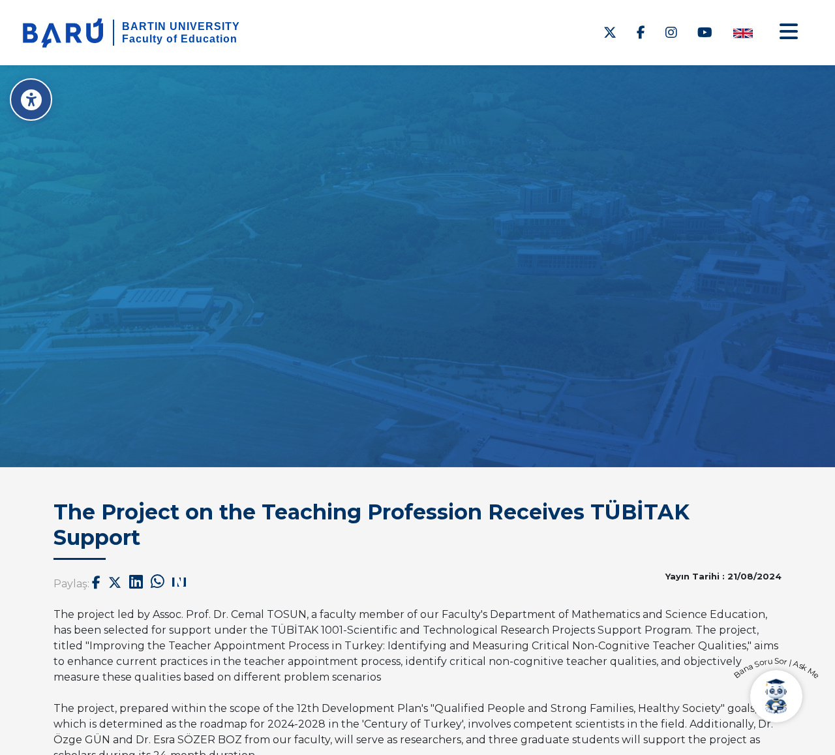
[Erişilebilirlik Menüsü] (31, 99)
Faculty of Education (179, 38)
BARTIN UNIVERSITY (181, 26)
